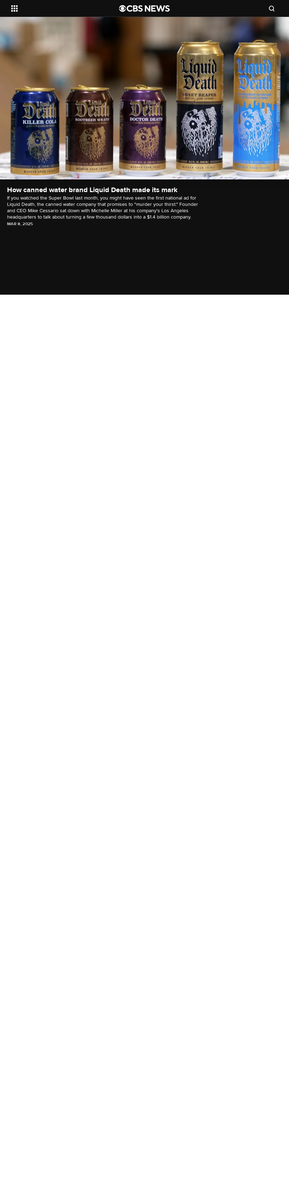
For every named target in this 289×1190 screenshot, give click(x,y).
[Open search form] (272, 8)
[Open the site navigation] (55, 8)
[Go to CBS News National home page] (144, 8)
